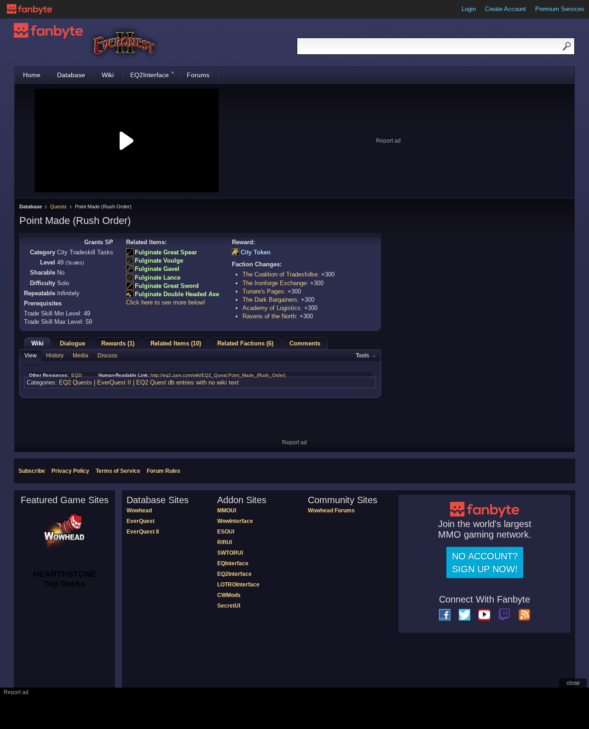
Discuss (107, 355)
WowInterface (235, 521)
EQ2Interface (149, 75)
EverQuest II (114, 382)
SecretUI (228, 606)
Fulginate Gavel (157, 268)
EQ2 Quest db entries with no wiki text (187, 382)
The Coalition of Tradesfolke (280, 274)
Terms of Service (118, 471)
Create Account (505, 9)
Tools (362, 355)
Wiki (108, 75)
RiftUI (224, 542)
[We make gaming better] (29, 9)
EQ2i (76, 375)
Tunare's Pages (263, 291)
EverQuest (141, 521)
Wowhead (139, 510)
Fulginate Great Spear (166, 252)
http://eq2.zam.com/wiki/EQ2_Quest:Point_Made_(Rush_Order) (217, 375)
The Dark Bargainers (270, 299)
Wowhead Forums (331, 510)
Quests (58, 206)
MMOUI (226, 510)
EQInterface (232, 563)
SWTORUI (230, 553)
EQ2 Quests (75, 382)
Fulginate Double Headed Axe (177, 294)
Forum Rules (163, 471)
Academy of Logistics (271, 307)
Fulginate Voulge (159, 260)
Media (80, 355)
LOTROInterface (238, 584)
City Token (256, 252)
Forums (198, 75)
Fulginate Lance (157, 277)
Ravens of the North (269, 316)
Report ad (388, 141)
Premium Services (559, 9)
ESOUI (225, 531)
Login (469, 9)
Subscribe (31, 471)
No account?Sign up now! (485, 562)
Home (31, 75)
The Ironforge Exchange (274, 283)
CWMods (229, 595)
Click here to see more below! (165, 302)
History (55, 355)
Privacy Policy (70, 471)
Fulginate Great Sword (167, 285)
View (30, 355)
